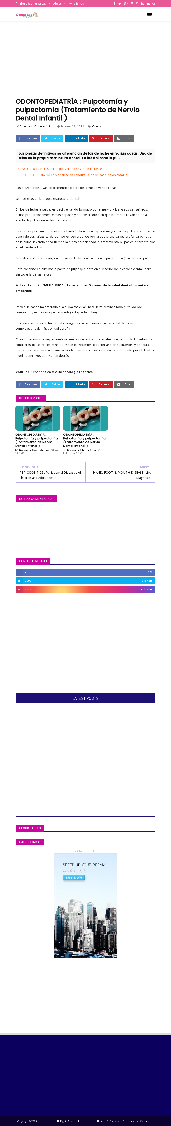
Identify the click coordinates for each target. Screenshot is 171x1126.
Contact (144, 1121)
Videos (96, 126)
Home (100, 1121)
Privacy (130, 1121)
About (57, 3)
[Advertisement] (85, 60)
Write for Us (76, 3)
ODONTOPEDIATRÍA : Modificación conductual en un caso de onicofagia (74, 175)
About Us (115, 1121)
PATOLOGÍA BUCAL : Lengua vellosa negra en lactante (61, 169)
